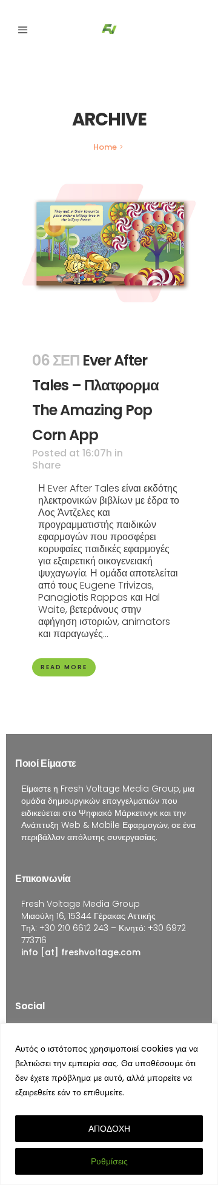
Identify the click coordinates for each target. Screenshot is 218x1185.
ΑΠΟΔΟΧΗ (109, 1129)
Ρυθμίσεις (109, 1161)
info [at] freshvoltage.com (80, 952)
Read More (64, 667)
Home (105, 147)
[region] (109, 1104)
